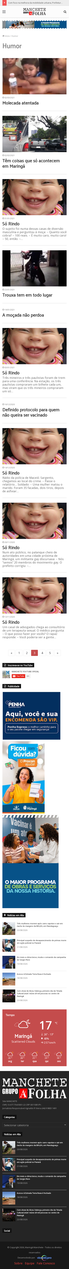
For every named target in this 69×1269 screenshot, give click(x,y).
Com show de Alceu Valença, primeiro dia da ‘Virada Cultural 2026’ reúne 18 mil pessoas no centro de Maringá (39, 1001)
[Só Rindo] (34, 197)
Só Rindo (11, 223)
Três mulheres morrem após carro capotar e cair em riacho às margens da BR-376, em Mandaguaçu (40, 933)
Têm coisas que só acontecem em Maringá (31, 163)
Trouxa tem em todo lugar (27, 295)
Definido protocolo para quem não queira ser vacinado (31, 412)
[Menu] (4, 12)
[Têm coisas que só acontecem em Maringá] (34, 134)
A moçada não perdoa (23, 315)
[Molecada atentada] (34, 76)
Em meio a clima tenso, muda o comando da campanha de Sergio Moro (41, 966)
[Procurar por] (65, 12)
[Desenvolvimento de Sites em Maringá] (43, 1265)
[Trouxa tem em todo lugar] (34, 268)
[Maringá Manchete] (34, 11)
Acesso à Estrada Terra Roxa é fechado (34, 982)
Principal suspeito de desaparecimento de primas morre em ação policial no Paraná (41, 949)
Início (7, 35)
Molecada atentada (20, 103)
